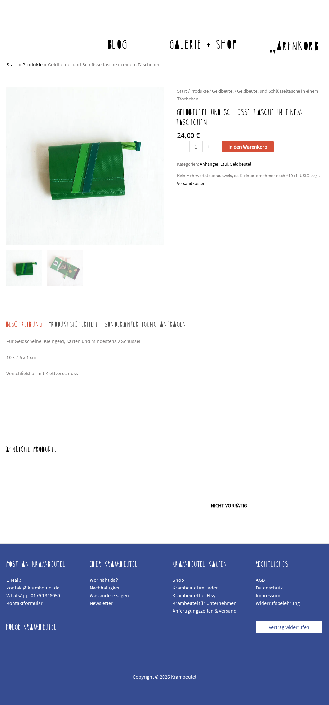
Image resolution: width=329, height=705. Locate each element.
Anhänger (209, 164)
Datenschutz (269, 587)
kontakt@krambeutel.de (32, 587)
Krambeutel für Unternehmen (204, 603)
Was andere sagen (109, 595)
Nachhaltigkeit (105, 587)
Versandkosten (191, 183)
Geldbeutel (223, 91)
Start (182, 91)
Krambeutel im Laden (196, 587)
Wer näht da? (104, 580)
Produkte (200, 91)
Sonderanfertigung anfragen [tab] (146, 324)
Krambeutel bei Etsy (194, 595)
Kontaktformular (24, 603)
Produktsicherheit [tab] (74, 324)
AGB (260, 580)
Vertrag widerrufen (289, 627)
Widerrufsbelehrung (278, 603)
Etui (224, 164)
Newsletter (101, 603)
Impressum (268, 595)
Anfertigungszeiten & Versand (204, 610)
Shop (178, 580)
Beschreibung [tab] (24, 324)
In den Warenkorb (247, 146)
